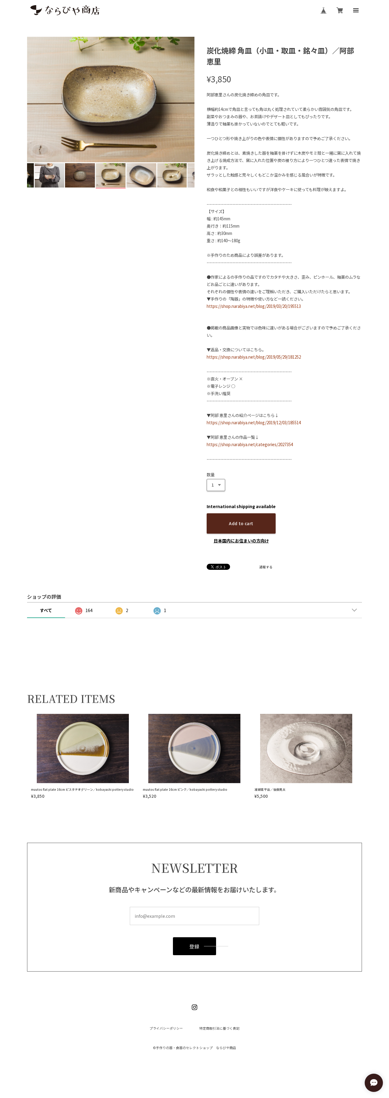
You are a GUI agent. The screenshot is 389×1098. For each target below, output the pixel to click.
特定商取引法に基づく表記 (219, 1028)
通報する (266, 567)
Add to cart (241, 523)
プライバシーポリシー (166, 1028)
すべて (46, 610)
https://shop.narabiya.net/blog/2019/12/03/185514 (254, 422)
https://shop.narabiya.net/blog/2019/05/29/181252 (254, 357)
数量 (211, 474)
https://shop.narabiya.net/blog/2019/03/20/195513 (254, 306)
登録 (194, 946)
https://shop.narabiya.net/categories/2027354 (250, 444)
